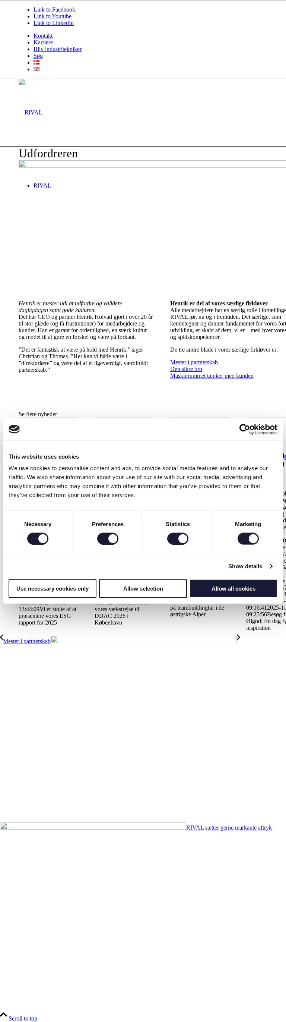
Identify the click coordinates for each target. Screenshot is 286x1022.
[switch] (107, 538)
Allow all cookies (233, 588)
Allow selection (143, 588)
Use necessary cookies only (52, 588)
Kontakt (43, 35)
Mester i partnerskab (194, 362)
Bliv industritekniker (58, 49)
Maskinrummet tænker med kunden (212, 375)
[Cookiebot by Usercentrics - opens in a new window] (244, 429)
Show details (245, 566)
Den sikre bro (186, 369)
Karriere (43, 42)
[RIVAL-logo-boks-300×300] (30, 112)
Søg (38, 56)
